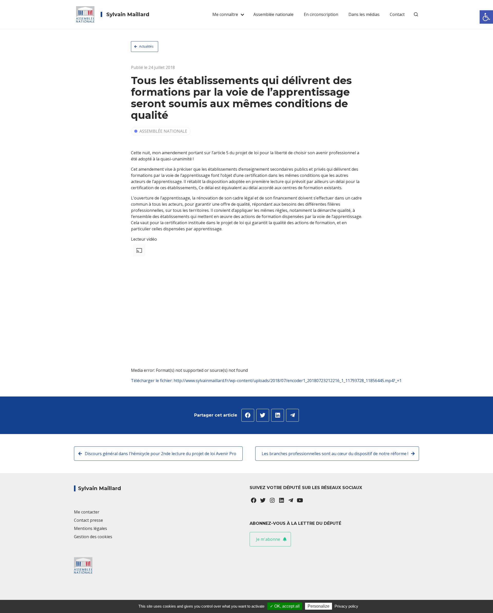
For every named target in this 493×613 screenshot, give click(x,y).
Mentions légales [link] (90, 528)
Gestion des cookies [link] (93, 536)
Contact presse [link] (88, 520)
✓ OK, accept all (285, 606)
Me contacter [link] (86, 512)
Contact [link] (397, 14)
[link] (486, 17)
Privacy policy (346, 606)
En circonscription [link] (321, 14)
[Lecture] (133, 388)
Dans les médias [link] (364, 14)
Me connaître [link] (225, 14)
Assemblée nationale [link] (273, 14)
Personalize (318, 606)
